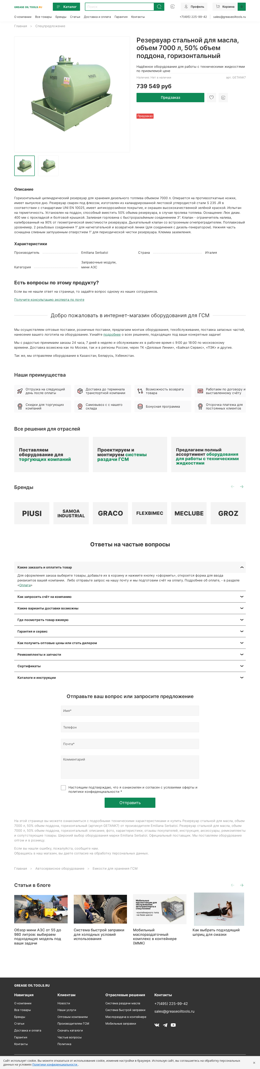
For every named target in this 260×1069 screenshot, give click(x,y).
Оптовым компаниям (72, 1017)
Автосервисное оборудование (59, 868)
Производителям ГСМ (73, 1023)
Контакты (138, 16)
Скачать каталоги (70, 1030)
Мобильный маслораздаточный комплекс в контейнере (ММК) (155, 936)
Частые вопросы (69, 1037)
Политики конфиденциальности (55, 1064)
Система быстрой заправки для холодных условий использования (99, 934)
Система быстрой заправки (125, 1010)
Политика (64, 1044)
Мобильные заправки (120, 1023)
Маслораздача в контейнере (125, 1017)
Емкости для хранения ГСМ (115, 868)
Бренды (60, 16)
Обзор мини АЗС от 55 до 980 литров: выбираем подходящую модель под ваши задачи (37, 936)
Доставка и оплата (97, 16)
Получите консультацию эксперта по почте (49, 300)
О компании (22, 16)
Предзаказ (170, 97)
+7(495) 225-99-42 (193, 16)
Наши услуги (66, 1010)
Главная (20, 26)
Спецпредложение (50, 26)
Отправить (130, 802)
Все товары (43, 16)
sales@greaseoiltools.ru (229, 16)
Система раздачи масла (122, 1003)
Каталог (70, 7)
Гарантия (121, 16)
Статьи (75, 16)
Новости (63, 1003)
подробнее (112, 334)
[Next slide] (123, 94)
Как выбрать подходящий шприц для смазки (216, 932)
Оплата (25, 585)
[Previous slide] (21, 94)
